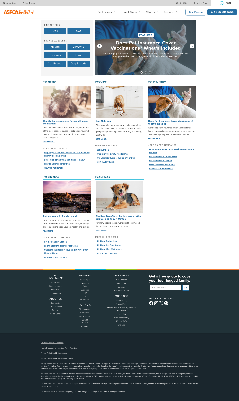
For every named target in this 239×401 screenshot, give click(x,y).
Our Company (56, 306)
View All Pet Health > (54, 168)
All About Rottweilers (107, 241)
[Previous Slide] (99, 46)
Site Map (121, 325)
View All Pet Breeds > (107, 253)
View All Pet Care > (106, 162)
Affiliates (84, 326)
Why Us (150, 12)
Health (55, 46)
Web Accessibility (121, 318)
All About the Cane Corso (109, 245)
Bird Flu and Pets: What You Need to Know (64, 160)
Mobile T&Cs (121, 321)
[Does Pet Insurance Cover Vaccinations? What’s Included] (145, 50)
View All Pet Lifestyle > (55, 257)
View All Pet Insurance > (161, 169)
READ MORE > (49, 142)
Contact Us (181, 3)
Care (78, 55)
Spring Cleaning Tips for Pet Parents (61, 246)
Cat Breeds (55, 63)
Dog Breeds (78, 63)
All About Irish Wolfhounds (109, 249)
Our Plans (55, 282)
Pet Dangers (121, 280)
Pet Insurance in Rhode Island (163, 156)
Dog (55, 31)
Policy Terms (29, 3)
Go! (185, 287)
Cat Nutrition (103, 150)
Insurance (55, 55)
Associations (84, 316)
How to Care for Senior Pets (57, 164)
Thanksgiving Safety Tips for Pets (112, 154)
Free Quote (56, 293)
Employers (84, 313)
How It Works (130, 12)
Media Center (55, 314)
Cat (78, 31)
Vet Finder (121, 283)
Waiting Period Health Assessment (54, 353)
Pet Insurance (105, 12)
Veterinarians (84, 309)
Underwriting (9, 3)
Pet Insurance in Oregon (160, 160)
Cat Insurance (56, 290)
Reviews (55, 310)
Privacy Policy (121, 304)
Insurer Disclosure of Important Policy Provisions (59, 348)
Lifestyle (78, 46)
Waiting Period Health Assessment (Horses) (57, 358)
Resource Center (121, 290)
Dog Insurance (55, 286)
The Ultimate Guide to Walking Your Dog (116, 158)
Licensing (122, 314)
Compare (121, 287)
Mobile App (85, 280)
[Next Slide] (192, 46)
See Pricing (196, 12)
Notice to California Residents (52, 343)
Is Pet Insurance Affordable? (162, 164)
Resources (169, 12)
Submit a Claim (200, 3)
